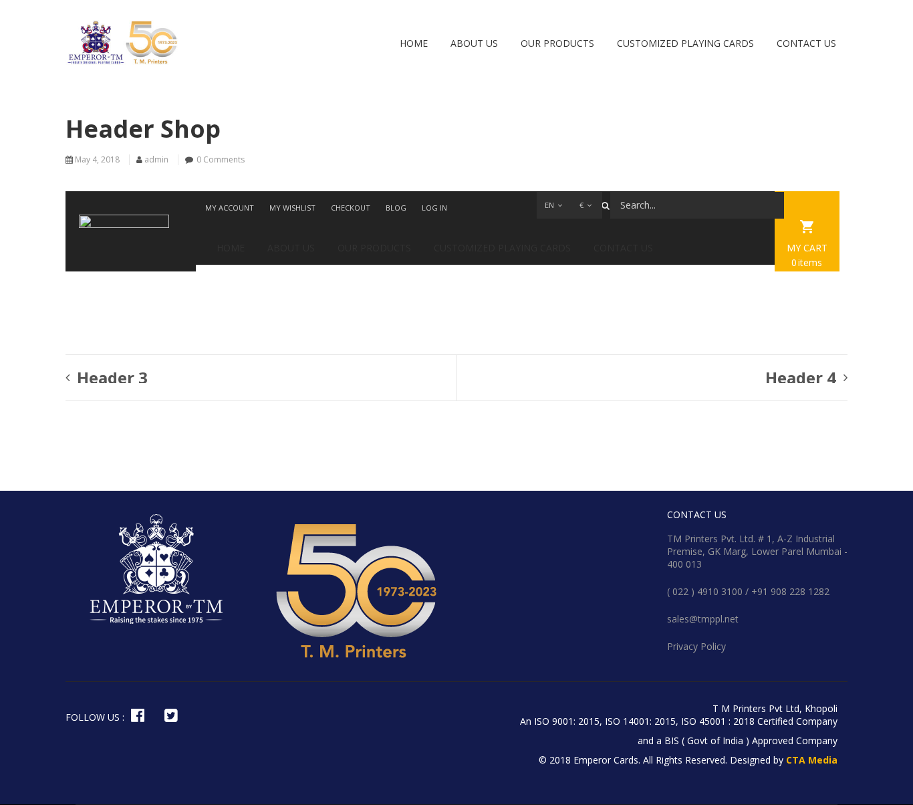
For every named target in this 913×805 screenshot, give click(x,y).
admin (156, 159)
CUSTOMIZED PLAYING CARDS (685, 43)
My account (229, 208)
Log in (434, 208)
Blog (396, 208)
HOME (414, 43)
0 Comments (221, 159)
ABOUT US (474, 43)
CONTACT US (806, 43)
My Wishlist (292, 208)
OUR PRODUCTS (557, 43)
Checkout (350, 208)
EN (549, 205)
